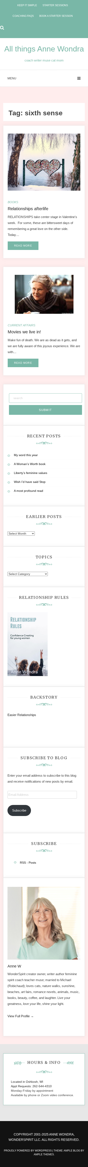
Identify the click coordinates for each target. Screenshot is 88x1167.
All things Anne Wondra (44, 48)
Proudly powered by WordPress (28, 1150)
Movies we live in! (24, 332)
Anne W (14, 966)
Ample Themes (44, 1154)
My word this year (26, 455)
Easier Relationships (22, 715)
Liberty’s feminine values (30, 473)
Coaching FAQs (23, 15)
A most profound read (28, 490)
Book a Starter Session (56, 15)
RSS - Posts (28, 862)
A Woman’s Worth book (29, 464)
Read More (23, 245)
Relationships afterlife (28, 208)
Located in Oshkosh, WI (27, 1081)
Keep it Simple (27, 5)
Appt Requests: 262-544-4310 (31, 1086)
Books (13, 202)
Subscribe (19, 810)
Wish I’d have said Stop (29, 482)
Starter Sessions (55, 5)
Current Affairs (21, 325)
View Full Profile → (20, 1016)
